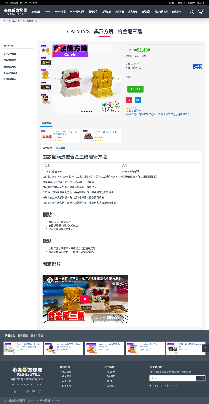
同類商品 (10, 335)
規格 (128, 77)
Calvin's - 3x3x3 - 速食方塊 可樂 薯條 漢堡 (65, 133)
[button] (55, 79)
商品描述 (47, 148)
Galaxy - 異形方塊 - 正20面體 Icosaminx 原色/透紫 (28, 345)
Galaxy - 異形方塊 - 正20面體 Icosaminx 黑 (68, 345)
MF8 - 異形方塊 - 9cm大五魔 (190, 345)
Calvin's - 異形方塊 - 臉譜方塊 (106, 133)
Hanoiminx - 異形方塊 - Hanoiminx (149, 345)
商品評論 (60, 148)
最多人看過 (37, 335)
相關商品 (46, 123)
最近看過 (23, 335)
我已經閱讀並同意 (166, 385)
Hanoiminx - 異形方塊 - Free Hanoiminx (110, 345)
